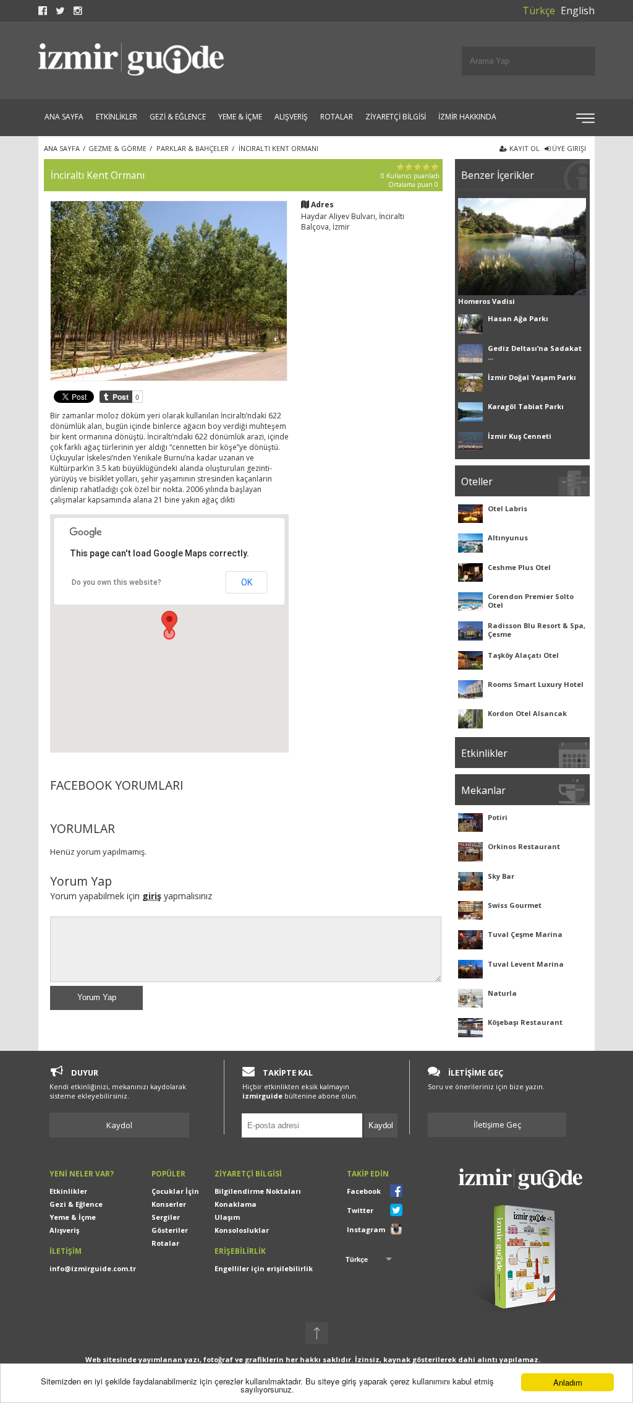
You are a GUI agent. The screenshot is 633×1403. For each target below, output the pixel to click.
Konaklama (236, 1204)
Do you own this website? (116, 582)
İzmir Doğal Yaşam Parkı (532, 377)
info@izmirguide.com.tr (92, 1268)
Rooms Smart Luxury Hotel (536, 684)
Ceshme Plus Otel (519, 567)
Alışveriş (64, 1230)
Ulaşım (227, 1217)
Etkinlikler (68, 1191)
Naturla (502, 993)
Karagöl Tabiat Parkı (526, 406)
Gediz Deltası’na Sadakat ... (535, 352)
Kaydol (119, 1125)
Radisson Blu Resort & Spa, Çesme (536, 630)
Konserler (168, 1204)
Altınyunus (508, 537)
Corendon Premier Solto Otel (531, 601)
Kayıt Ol (524, 148)
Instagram (366, 1229)
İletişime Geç (497, 1124)
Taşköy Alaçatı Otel (523, 655)
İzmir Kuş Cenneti (519, 436)
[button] (169, 622)
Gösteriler (169, 1230)
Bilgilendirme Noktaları (258, 1191)
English (578, 10)
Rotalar (165, 1243)
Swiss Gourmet (515, 905)
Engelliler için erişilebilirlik (264, 1268)
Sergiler (165, 1217)
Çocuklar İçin (175, 1191)
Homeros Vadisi (486, 301)
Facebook (364, 1191)
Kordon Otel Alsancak (527, 713)
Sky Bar (501, 876)
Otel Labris (507, 508)
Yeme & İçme (72, 1217)
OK (246, 582)
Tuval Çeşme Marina (525, 934)
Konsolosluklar (242, 1230)
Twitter (360, 1210)
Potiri (498, 817)
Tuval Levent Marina (526, 964)
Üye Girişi (568, 148)
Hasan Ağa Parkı (518, 318)
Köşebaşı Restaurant (525, 1022)
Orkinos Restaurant (524, 846)
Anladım (567, 1382)
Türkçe (538, 10)
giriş (151, 896)
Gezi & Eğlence (76, 1204)
